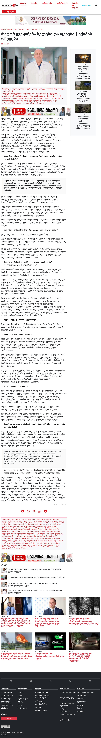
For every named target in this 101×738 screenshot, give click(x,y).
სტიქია (38, 707)
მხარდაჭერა (9, 12)
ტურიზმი (80, 711)
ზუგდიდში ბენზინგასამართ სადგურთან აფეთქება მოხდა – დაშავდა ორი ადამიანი (16, 656)
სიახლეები (12, 29)
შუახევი (21, 702)
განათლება (47, 3)
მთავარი (4, 29)
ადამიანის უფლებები (85, 692)
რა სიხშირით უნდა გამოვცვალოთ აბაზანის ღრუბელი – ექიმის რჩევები (37, 577)
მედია (79, 708)
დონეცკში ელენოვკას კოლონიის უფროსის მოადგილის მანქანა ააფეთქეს (80, 657)
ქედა (20, 705)
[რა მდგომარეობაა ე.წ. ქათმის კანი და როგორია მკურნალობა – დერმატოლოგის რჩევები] (4, 584)
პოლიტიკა (81, 695)
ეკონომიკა (81, 702)
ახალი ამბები (23, 4)
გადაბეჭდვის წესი (60, 504)
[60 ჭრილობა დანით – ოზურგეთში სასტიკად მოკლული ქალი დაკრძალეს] (84, 606)
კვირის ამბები (7, 695)
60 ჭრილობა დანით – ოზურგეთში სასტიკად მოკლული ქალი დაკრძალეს (84, 621)
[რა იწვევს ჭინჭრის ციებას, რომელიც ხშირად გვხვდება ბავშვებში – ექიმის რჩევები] (4, 570)
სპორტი (80, 698)
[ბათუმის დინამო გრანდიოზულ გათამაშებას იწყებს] (50, 641)
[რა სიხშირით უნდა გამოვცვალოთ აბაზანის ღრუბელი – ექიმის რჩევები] (4, 577)
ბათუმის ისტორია (67, 714)
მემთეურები (65, 720)
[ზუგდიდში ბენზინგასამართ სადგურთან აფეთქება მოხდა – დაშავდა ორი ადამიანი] (16, 641)
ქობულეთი (22, 708)
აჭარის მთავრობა (42, 692)
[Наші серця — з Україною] (10, 5)
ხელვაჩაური (23, 698)
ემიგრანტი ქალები (67, 698)
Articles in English (75, 5)
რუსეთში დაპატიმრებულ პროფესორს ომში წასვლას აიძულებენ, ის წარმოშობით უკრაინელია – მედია (16, 622)
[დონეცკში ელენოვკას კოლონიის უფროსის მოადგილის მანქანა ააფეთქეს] (84, 641)
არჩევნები (39, 701)
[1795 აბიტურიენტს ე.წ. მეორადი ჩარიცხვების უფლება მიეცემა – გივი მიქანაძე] (50, 606)
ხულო (20, 695)
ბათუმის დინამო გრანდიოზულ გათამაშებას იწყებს (49, 656)
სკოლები (80, 705)
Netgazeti (86, 5)
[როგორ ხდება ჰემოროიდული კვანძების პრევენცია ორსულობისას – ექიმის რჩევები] (4, 591)
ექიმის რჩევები (37, 29)
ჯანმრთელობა (23, 29)
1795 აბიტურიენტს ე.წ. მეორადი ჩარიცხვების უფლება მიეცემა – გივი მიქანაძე (47, 622)
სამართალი (62, 3)
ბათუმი (34, 3)
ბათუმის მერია (41, 704)
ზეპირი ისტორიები (68, 692)
